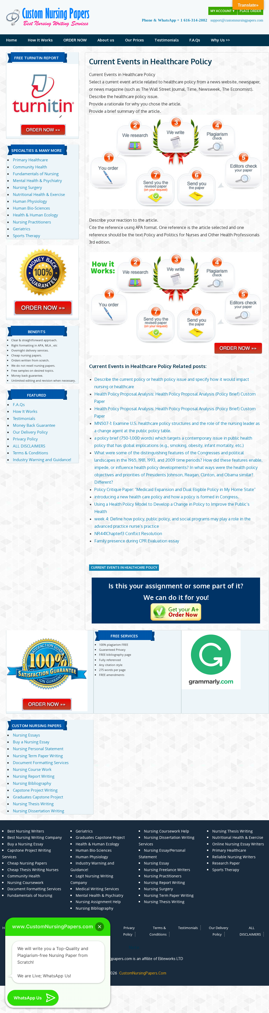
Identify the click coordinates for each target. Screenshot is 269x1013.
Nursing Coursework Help (166, 831)
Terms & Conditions (30, 452)
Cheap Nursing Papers (27, 863)
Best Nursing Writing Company (34, 837)
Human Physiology (30, 201)
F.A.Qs (194, 40)
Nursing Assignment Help (98, 901)
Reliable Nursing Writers (234, 856)
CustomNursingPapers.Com (142, 973)
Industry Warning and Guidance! (42, 459)
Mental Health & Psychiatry (37, 180)
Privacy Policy (25, 438)
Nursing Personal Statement (38, 748)
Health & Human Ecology (35, 214)
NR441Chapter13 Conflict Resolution (128, 533)
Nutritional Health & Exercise (39, 194)
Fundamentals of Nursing (36, 173)
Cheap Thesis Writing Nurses (33, 869)
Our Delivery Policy (30, 432)
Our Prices (134, 40)
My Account (222, 11)
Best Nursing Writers (25, 831)
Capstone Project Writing (35, 790)
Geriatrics (21, 228)
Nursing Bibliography (32, 783)
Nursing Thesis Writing (33, 803)
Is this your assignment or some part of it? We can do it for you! (175, 591)
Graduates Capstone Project (38, 796)
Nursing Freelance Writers (167, 869)
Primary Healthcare (30, 159)
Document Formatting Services (41, 762)
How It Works (40, 40)
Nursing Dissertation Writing (38, 810)
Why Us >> (220, 40)
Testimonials (166, 40)
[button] (99, 926)
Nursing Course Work (32, 769)
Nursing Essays (26, 735)
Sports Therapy (26, 235)
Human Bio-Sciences (31, 208)
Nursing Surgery (27, 187)
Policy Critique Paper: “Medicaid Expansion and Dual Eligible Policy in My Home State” (175, 489)
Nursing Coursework (25, 882)
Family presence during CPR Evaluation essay (136, 540)
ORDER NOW (75, 40)
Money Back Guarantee (34, 425)
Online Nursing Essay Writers (238, 843)
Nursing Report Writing (33, 776)
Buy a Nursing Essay (31, 741)
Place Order (250, 11)
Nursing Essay (156, 863)
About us (105, 40)
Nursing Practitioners (32, 222)
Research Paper (226, 863)
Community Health (30, 166)
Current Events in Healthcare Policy (124, 567)
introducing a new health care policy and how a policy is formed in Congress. (166, 496)
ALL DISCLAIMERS (29, 446)
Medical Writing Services (97, 888)
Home (11, 40)
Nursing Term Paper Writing (38, 755)
